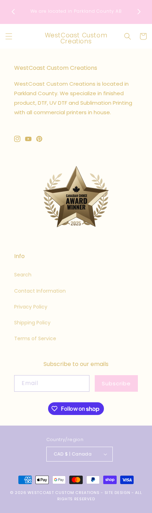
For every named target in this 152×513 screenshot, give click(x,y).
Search (22, 274)
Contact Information (40, 290)
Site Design (117, 492)
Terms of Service (35, 338)
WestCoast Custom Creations (63, 492)
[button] (9, 36)
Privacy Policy (30, 306)
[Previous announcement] (13, 11)
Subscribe (116, 383)
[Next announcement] (139, 11)
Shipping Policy (32, 322)
